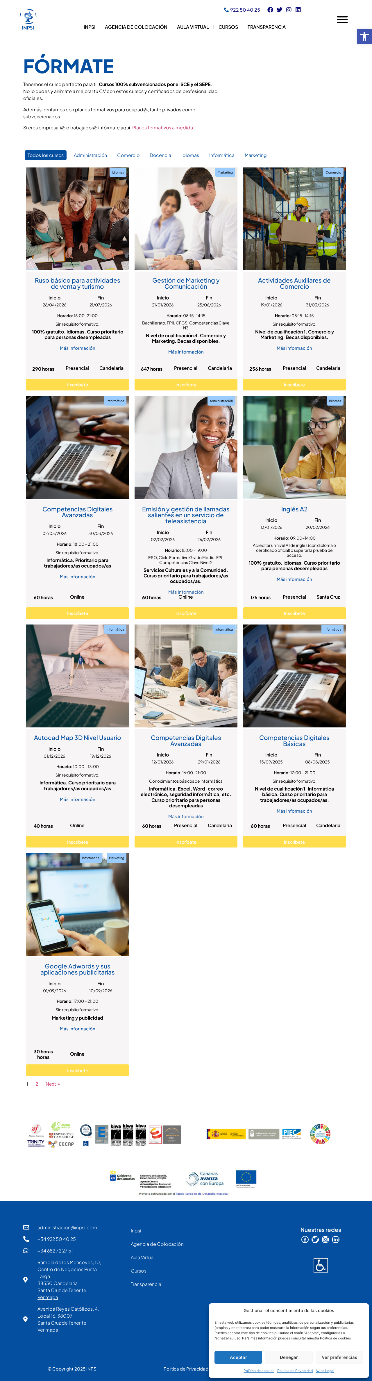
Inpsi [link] (89, 27)
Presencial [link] (77, 368)
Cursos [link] (228, 27)
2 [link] (36, 1084)
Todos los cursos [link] (46, 155)
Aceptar (238, 1357)
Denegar (289, 1357)
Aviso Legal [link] (325, 1370)
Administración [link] (90, 155)
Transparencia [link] (267, 27)
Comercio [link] (128, 155)
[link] (364, 36)
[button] (342, 19)
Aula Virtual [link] (193, 27)
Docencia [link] (160, 155)
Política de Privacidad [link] (295, 1370)
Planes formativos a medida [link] (162, 127)
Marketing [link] (256, 155)
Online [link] (77, 597)
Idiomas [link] (190, 155)
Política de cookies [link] (259, 1370)
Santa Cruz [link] (328, 597)
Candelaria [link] (111, 368)
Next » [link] (53, 1084)
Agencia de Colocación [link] (136, 27)
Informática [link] (222, 155)
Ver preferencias (339, 1357)
